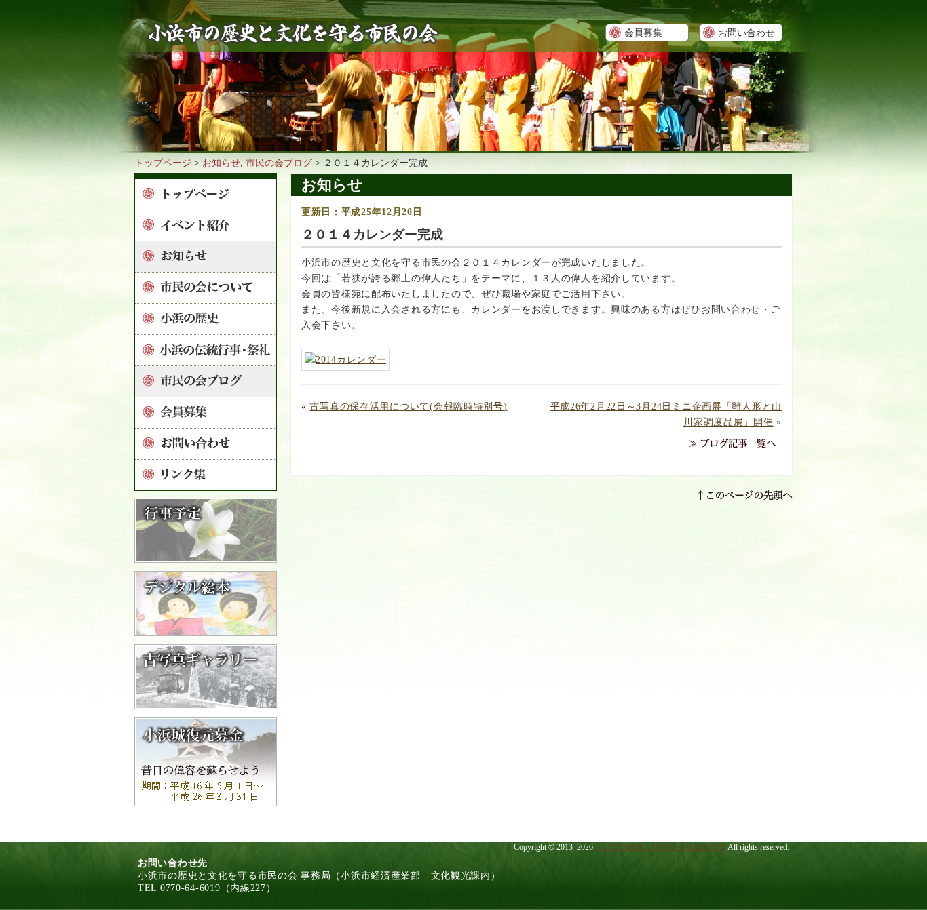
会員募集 (643, 32)
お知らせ (221, 162)
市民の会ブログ (279, 162)
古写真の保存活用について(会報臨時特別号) (408, 406)
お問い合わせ (746, 32)
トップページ (162, 162)
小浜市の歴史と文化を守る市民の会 (660, 847)
